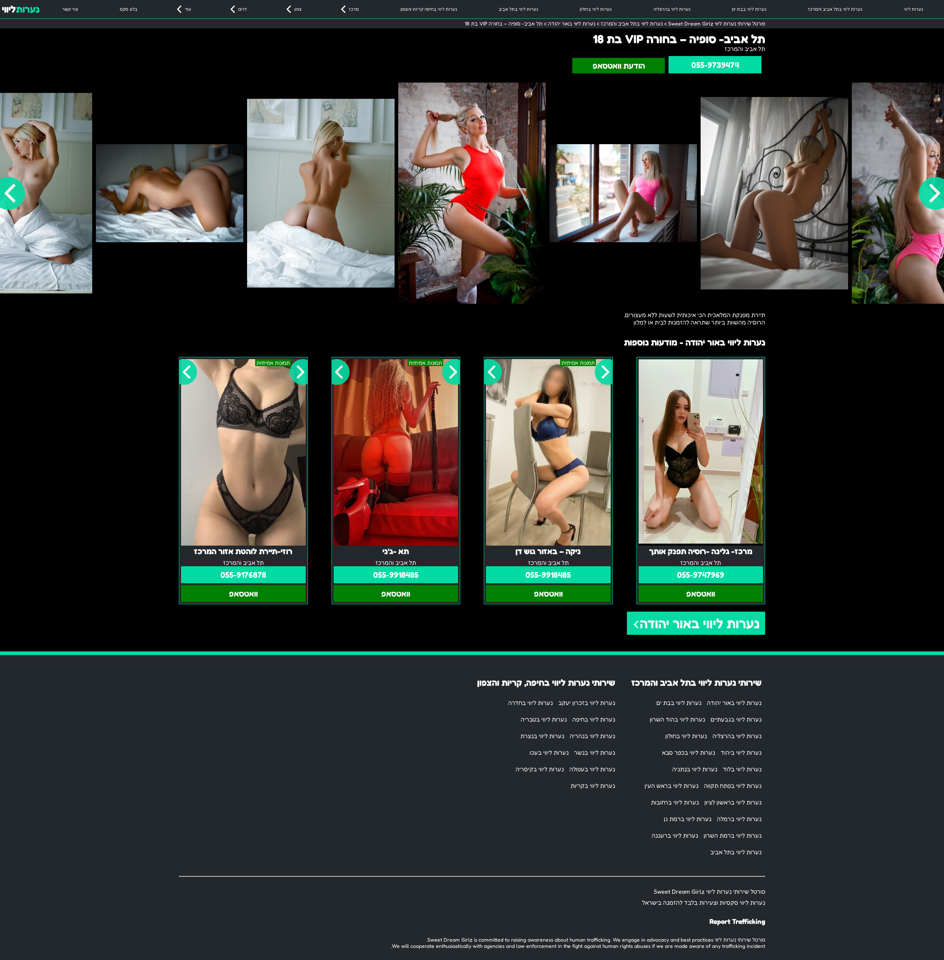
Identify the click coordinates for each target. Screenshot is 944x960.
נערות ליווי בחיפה (593, 719)
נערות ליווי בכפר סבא (688, 752)
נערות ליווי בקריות (592, 785)
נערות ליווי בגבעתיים (736, 719)
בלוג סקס (129, 9)
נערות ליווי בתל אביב (518, 9)
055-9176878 (243, 575)
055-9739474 (715, 65)
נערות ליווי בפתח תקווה (732, 785)
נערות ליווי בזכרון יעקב (586, 702)
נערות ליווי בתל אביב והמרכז (835, 9)
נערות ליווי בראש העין (671, 785)
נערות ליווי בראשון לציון (732, 802)
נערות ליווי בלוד (742, 769)
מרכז (354, 9)
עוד (188, 9)
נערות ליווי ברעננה (675, 835)
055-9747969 (700, 575)
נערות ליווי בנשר (594, 752)
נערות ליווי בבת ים (749, 9)
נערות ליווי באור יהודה (700, 623)
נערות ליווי (913, 9)
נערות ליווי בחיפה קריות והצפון (428, 9)
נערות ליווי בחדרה (530, 702)
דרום (242, 9)
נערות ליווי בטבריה (544, 719)
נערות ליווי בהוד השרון (677, 719)
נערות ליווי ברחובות (675, 802)
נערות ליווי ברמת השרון (732, 835)
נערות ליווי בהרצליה (671, 9)
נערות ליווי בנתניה (694, 769)
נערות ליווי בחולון (595, 9)
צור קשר (70, 9)
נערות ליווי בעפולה (592, 769)
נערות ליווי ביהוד (741, 752)
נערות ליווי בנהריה (592, 736)
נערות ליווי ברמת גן (687, 818)
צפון (298, 9)
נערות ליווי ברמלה (739, 818)
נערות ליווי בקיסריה (540, 769)
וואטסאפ (700, 593)
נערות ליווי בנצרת (542, 736)
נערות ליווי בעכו (549, 752)
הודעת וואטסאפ (619, 65)
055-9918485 (548, 575)
